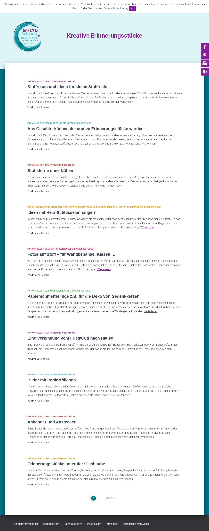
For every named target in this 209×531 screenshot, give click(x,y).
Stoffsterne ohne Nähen (50, 170)
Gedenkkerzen (52, 123)
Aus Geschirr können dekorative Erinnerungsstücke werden (85, 128)
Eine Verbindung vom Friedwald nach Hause (70, 338)
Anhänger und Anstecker (51, 422)
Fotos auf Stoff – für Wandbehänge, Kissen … (71, 254)
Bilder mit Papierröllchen (51, 380)
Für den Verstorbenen (39, 207)
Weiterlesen (126, 101)
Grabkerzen (105, 207)
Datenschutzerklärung (136, 524)
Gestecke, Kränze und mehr (83, 207)
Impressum (112, 524)
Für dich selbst (35, 81)
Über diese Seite (73, 524)
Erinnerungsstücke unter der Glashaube (66, 464)
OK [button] (132, 9)
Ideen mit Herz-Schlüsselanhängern (61, 212)
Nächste (110, 498)
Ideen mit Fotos (121, 207)
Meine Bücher (94, 524)
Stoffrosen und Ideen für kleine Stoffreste (67, 86)
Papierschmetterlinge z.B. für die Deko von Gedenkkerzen (83, 296)
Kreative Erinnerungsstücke (60, 81)
